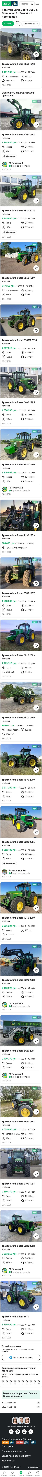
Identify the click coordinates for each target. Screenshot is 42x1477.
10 (39, 1384)
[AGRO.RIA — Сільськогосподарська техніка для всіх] (10, 3)
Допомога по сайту (21, 1426)
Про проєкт (8, 1446)
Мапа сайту (8, 1460)
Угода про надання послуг (16, 1455)
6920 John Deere (20, 1403)
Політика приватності (14, 1451)
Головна (4, 1475)
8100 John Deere (20, 1407)
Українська (33, 1467)
